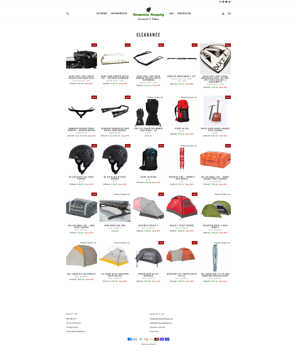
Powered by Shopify (148, 344)
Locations (154, 331)
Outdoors (102, 13)
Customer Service (157, 327)
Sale (171, 13)
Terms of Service (73, 323)
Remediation (184, 13)
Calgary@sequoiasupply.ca (161, 319)
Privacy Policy (72, 327)
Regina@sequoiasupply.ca (161, 323)
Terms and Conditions (75, 331)
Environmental (119, 13)
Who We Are (71, 319)
